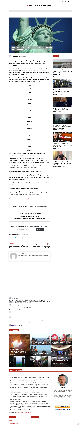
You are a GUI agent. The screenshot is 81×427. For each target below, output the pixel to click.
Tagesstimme (30, 198)
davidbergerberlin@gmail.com (24, 412)
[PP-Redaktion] (10, 56)
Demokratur (55, 94)
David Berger (62, 387)
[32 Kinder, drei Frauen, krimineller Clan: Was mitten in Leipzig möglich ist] (62, 119)
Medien (54, 111)
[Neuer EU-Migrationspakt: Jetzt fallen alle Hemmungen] (61, 340)
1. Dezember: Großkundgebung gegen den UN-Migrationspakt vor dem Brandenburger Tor (18, 246)
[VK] (23, 238)
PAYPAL (29, 210)
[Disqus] (29, 279)
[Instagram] (57, 1)
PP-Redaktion (15, 56)
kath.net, (16, 200)
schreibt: (32, 155)
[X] (10, 238)
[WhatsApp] (13, 238)
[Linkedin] (29, 238)
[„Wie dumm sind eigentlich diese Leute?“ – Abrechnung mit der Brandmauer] (62, 137)
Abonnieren (39, 229)
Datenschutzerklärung (13, 423)
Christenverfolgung (57, 166)
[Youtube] (62, 1)
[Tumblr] (32, 238)
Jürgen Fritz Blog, (27, 200)
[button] (70, 5)
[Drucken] (18, 238)
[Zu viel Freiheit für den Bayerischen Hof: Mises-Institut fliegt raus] (62, 83)
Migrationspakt (17, 234)
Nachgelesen (13, 43)
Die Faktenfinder (34, 351)
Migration (55, 129)
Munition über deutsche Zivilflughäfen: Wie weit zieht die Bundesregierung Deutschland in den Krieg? (62, 72)
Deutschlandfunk (17, 198)
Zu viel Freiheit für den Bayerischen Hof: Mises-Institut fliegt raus (62, 91)
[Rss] (71, 1)
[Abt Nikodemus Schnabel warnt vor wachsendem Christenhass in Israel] (62, 155)
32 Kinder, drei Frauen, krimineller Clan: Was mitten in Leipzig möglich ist (62, 126)
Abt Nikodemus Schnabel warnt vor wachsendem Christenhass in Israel (62, 163)
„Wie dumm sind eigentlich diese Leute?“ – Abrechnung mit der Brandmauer (62, 145)
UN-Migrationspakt (25, 234)
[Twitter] (60, 1)
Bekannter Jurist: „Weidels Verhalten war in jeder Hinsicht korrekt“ (41, 246)
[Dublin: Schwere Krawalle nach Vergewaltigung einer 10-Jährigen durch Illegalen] (19, 345)
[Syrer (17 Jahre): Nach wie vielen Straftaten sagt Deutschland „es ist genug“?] (40, 340)
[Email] (21, 238)
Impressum (11, 420)
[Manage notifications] (78, 424)
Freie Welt (24, 198)
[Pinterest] (65, 1)
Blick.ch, (21, 200)
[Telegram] (15, 238)
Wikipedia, (11, 200)
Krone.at (34, 200)
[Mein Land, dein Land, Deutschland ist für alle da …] (19, 362)
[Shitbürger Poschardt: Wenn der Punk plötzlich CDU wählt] (62, 102)
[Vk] (68, 1)
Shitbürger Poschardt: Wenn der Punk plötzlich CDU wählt (62, 109)
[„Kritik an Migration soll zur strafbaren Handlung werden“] (40, 351)
